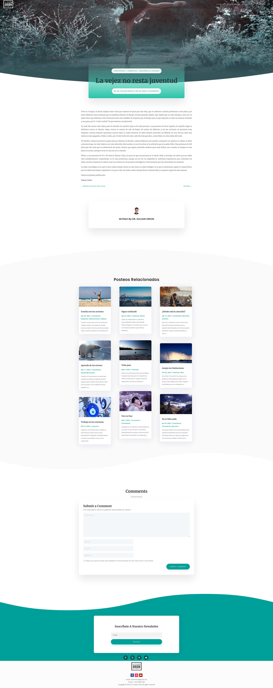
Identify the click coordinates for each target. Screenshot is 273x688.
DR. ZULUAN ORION (125, 91)
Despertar (84, 319)
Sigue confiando (129, 311)
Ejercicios (185, 316)
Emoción (165, 319)
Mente (142, 316)
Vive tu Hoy (126, 416)
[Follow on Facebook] (125, 657)
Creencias (132, 71)
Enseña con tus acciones (92, 311)
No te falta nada (169, 419)
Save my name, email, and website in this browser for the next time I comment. (119, 561)
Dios (182, 372)
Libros (251, 4)
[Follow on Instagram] (136, 675)
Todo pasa (126, 365)
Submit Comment (178, 566)
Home (218, 4)
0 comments (153, 91)
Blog (244, 4)
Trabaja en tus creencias (92, 422)
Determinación (94, 319)
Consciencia (135, 420)
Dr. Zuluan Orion (231, 4)
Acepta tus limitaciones (173, 368)
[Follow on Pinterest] (139, 657)
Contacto (260, 4)
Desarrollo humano (149, 71)
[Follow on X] (132, 657)
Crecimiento (120, 71)
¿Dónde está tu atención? (173, 311)
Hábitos (103, 319)
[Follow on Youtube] (146, 657)
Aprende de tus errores (91, 365)
